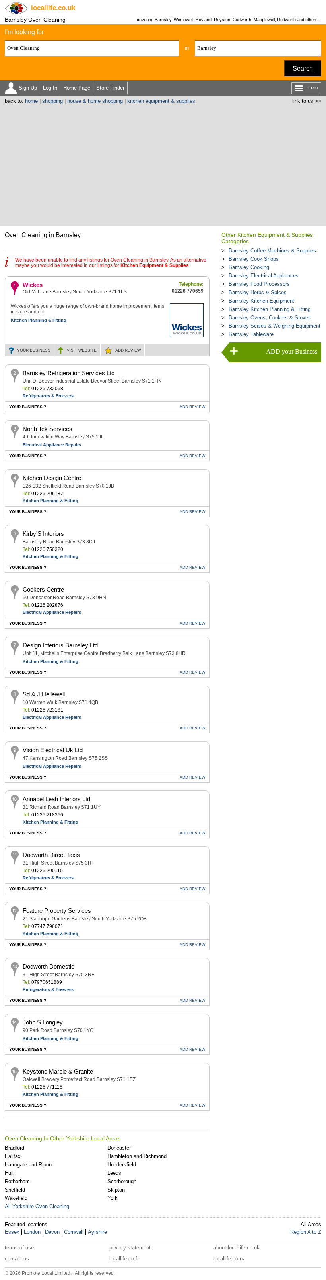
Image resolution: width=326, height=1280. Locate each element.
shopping (52, 101)
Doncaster (119, 1148)
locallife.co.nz (229, 1259)
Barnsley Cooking (249, 267)
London (32, 1232)
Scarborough (121, 1181)
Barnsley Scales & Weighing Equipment (274, 326)
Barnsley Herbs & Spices (258, 292)
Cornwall (73, 1232)
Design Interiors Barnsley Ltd (60, 645)
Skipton (116, 1190)
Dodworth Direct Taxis (51, 854)
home (31, 101)
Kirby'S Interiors (43, 533)
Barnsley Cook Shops (254, 259)
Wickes (33, 284)
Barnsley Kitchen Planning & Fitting (269, 309)
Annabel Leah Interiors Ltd (56, 799)
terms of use (19, 1248)
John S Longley (43, 1022)
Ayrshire (97, 1232)
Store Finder (110, 88)
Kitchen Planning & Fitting (38, 320)
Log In (50, 88)
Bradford (14, 1148)
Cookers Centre (43, 589)
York (112, 1198)
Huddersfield (121, 1165)
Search (303, 68)
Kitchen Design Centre (52, 477)
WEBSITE (82, 350)
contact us (17, 1259)
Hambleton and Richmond (137, 1156)
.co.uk (53, 8)
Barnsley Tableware (251, 334)
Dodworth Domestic (48, 966)
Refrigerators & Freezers (48, 395)
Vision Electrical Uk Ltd (53, 750)
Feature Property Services (57, 910)
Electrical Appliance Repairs (52, 444)
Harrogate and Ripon (28, 1165)
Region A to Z (305, 1232)
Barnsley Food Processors (259, 284)
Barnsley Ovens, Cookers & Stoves (270, 317)
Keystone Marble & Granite (58, 1071)
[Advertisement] (163, 164)
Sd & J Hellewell (44, 694)
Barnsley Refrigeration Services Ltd (68, 373)
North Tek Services (47, 428)
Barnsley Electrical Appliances (264, 276)
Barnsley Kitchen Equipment (261, 301)
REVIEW (128, 350)
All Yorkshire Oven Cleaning (37, 1206)
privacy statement (130, 1248)
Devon (52, 1232)
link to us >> (306, 101)
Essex (12, 1232)
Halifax (13, 1156)
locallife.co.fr (124, 1259)
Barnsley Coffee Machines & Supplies (272, 251)
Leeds (114, 1173)
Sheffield (15, 1190)
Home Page (76, 88)
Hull (9, 1173)
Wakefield (16, 1198)
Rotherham (17, 1181)
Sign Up (28, 88)
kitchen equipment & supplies (161, 101)
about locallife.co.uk (236, 1248)
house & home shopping (95, 101)
